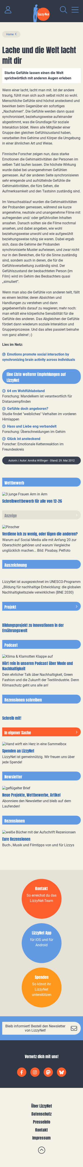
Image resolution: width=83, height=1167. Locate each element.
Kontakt (41, 1130)
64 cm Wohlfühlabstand (26, 391)
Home (10, 34)
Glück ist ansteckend (23, 439)
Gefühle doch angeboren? (27, 409)
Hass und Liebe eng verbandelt (31, 426)
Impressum (41, 1138)
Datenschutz (41, 1114)
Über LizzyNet (41, 1106)
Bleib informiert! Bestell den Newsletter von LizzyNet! (35, 1028)
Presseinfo (41, 1122)
